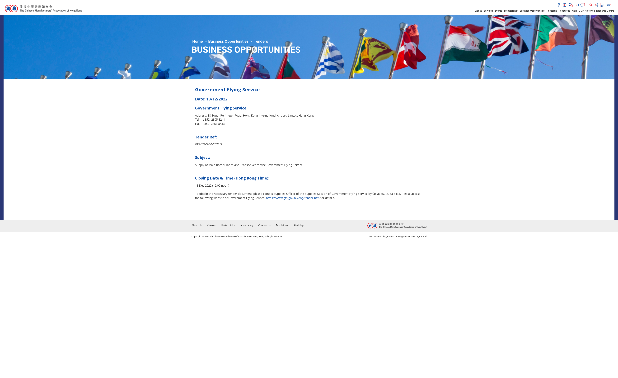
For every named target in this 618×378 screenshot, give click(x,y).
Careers (211, 225)
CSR (574, 10)
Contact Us (264, 225)
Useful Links (228, 225)
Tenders (261, 41)
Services (488, 10)
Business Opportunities (532, 10)
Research (552, 10)
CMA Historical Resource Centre (596, 10)
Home (197, 41)
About (478, 10)
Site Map (298, 225)
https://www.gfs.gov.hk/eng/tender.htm (293, 198)
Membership (511, 10)
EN (608, 5)
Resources (564, 10)
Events (498, 10)
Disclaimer (282, 225)
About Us (197, 225)
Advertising (246, 225)
